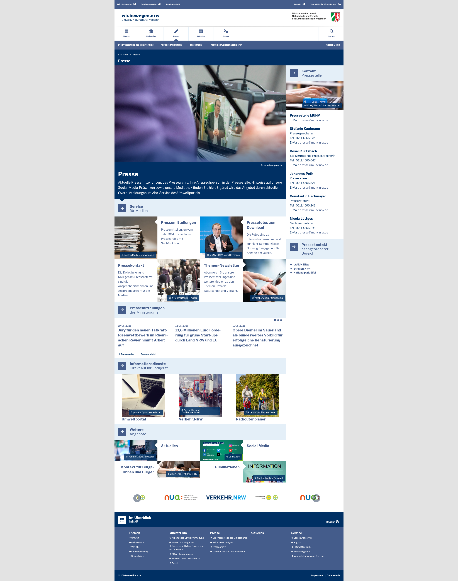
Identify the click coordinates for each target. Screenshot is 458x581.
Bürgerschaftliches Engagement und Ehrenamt (186, 548)
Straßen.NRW (302, 268)
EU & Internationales (182, 554)
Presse (215, 533)
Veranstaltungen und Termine (309, 556)
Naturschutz (137, 542)
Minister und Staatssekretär (186, 558)
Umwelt (135, 537)
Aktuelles (257, 533)
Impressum (317, 575)
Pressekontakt (148, 354)
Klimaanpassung (139, 551)
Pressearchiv (195, 44)
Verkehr (135, 547)
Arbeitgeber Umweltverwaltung (188, 537)
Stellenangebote (302, 551)
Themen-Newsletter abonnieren (225, 44)
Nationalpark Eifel (305, 272)
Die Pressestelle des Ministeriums (136, 44)
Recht (175, 563)
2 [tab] (278, 320)
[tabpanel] (143, 334)
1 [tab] (275, 320)
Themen (134, 533)
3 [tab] (281, 320)
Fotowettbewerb (302, 547)
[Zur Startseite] (140, 17)
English (297, 542)
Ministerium (178, 533)
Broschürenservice (303, 537)
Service (296, 533)
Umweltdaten (138, 556)
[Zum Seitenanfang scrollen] (450, 574)
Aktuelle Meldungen (171, 44)
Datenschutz (333, 575)
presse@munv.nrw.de (314, 120)
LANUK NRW (301, 264)
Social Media (333, 44)
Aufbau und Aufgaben (183, 542)
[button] (326, 4)
